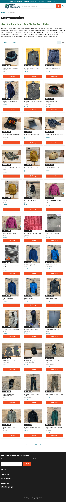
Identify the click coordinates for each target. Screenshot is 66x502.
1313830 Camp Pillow (30, 361)
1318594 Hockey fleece (10, 101)
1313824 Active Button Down (10, 428)
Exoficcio (5, 430)
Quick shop (12, 76)
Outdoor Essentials (29, 362)
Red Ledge (48, 430)
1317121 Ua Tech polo (52, 233)
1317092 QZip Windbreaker (32, 265)
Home (3, 12)
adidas (4, 268)
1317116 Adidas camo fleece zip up (11, 266)
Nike (4, 71)
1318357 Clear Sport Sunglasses (52, 102)
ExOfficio (48, 395)
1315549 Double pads (52, 329)
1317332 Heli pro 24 (30, 200)
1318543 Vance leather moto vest (33, 102)
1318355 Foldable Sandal (31, 134)
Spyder (47, 204)
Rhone (25, 266)
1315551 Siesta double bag (11, 329)
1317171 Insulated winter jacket (53, 201)
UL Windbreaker (29, 298)
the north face (49, 266)
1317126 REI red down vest (32, 233)
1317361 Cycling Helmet (53, 167)
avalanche (5, 103)
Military (26, 104)
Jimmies (26, 136)
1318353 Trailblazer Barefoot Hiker (11, 168)
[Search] (58, 6)
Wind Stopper (27, 397)
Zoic (47, 169)
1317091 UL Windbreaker (53, 265)
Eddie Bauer (48, 299)
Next (40, 444)
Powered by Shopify (33, 499)
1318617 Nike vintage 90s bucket (10, 69)
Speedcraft (48, 104)
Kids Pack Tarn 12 (8, 200)
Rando (4, 397)
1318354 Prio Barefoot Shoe (54, 134)
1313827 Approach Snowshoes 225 (8, 395)
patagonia (26, 428)
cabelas (48, 331)
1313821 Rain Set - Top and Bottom (54, 428)
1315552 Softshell (51, 298)
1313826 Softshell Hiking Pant (31, 395)
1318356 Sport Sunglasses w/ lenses (11, 135)
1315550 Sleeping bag (31, 329)
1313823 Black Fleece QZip (32, 427)
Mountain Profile (50, 364)
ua (46, 235)
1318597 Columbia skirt (53, 68)
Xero (47, 136)
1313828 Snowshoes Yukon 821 (54, 361)
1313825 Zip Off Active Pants (54, 394)
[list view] (63, 42)
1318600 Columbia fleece (31, 68)
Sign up (27, 464)
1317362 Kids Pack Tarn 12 (32, 167)
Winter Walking (6, 362)
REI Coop (26, 169)
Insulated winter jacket (9, 233)
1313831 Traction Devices (10, 361)
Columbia (26, 69)
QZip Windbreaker (8, 298)
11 (36, 444)
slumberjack (27, 331)
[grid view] (59, 42)
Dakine (25, 202)
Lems (4, 170)
